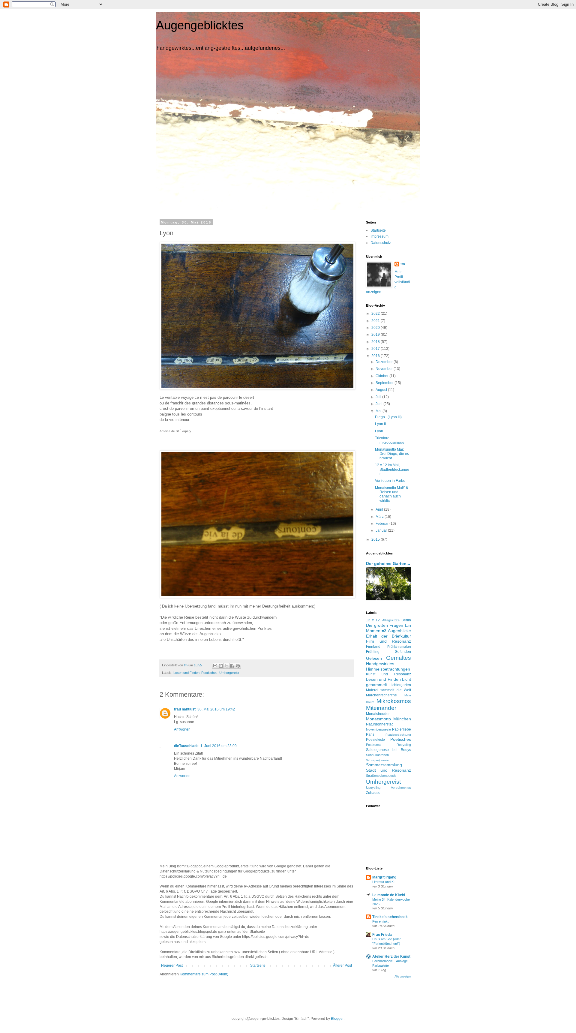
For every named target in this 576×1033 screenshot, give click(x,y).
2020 (376, 328)
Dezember (385, 362)
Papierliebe (401, 729)
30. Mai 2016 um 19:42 (216, 709)
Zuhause (373, 793)
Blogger (337, 1018)
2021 (376, 321)
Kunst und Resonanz (388, 674)
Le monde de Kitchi (388, 895)
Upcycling (373, 787)
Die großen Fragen (384, 625)
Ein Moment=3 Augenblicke (388, 628)
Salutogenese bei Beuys (388, 750)
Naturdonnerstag (380, 724)
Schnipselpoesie (377, 760)
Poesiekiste (375, 739)
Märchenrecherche (381, 695)
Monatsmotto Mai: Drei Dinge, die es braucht (392, 453)
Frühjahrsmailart (399, 646)
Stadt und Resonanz (388, 770)
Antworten (182, 729)
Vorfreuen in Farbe (390, 481)
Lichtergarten (400, 685)
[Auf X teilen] (227, 666)
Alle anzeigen (402, 976)
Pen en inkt (380, 921)
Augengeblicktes (200, 25)
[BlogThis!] (221, 666)
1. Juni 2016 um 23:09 (218, 746)
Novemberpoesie (378, 729)
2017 (376, 349)
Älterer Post (342, 965)
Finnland (373, 646)
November (385, 369)
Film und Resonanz (388, 641)
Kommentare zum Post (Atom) (204, 974)
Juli (379, 397)
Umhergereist (229, 672)
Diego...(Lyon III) (388, 417)
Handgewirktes (380, 663)
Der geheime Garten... (388, 563)
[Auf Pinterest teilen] (238, 666)
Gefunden (403, 652)
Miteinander (381, 708)
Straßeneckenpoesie (381, 775)
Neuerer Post (172, 965)
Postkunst (373, 744)
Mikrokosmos (393, 701)
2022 (376, 313)
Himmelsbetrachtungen (388, 669)
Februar (382, 523)
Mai (379, 411)
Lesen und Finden (186, 672)
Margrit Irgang (384, 877)
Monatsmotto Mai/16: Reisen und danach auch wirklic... (392, 494)
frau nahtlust (185, 709)
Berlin (406, 620)
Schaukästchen (377, 755)
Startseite (258, 965)
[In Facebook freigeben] (232, 666)
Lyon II (380, 424)
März (380, 517)
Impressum (379, 236)
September (385, 383)
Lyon (379, 431)
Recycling (404, 744)
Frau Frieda (382, 934)
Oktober (382, 376)
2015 (376, 539)
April (380, 509)
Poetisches (209, 672)
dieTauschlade (186, 746)
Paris (370, 734)
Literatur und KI (383, 882)
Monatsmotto (378, 718)
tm (402, 264)
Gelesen (374, 658)
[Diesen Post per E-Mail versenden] (215, 666)
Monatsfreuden (378, 714)
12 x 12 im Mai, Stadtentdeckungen (392, 469)
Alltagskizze (391, 620)
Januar (382, 530)
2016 (376, 356)
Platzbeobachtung (398, 734)
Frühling (373, 652)
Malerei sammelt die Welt (388, 690)
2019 (376, 334)
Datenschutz (380, 243)
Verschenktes (401, 787)
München (402, 718)
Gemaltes (398, 658)
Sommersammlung (384, 764)
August (382, 390)
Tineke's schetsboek (390, 917)
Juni (379, 404)
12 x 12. (373, 620)
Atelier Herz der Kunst (391, 956)
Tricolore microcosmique (389, 440)
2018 (376, 342)
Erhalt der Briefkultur (388, 636)
